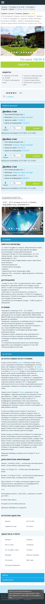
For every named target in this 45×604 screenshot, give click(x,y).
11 (33, 52)
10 (31, 52)
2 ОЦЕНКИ (9, 97)
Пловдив (40, 369)
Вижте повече (17, 598)
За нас (3, 595)
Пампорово (14, 371)
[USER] (35, 2)
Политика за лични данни (10, 600)
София (25, 369)
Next (42, 224)
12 (35, 52)
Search (29, 2)
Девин (20, 363)
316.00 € (36, 128)
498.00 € (36, 184)
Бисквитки (27, 600)
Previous (3, 224)
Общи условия (6, 597)
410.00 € (36, 156)
